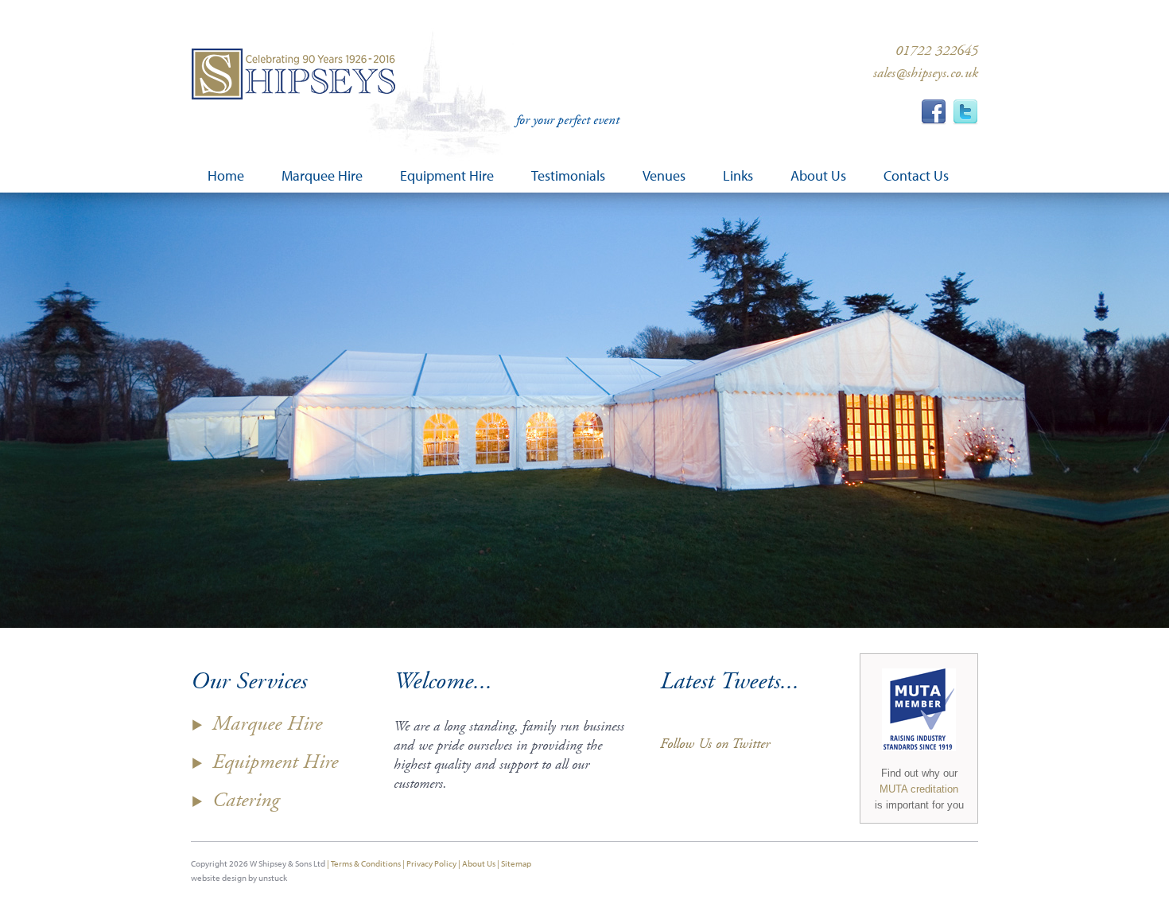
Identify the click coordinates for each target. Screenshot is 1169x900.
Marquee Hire (267, 724)
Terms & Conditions (366, 863)
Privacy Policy (431, 863)
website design (219, 877)
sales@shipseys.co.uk (925, 73)
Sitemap (516, 863)
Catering (245, 800)
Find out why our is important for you (919, 789)
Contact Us (916, 176)
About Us (478, 863)
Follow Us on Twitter (715, 744)
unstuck (272, 877)
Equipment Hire (275, 762)
